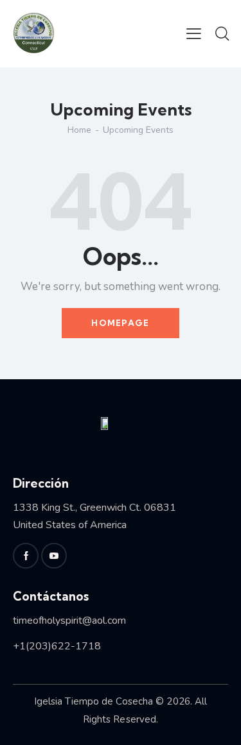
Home (79, 129)
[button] (193, 33)
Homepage (120, 323)
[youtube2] (54, 556)
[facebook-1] (26, 556)
